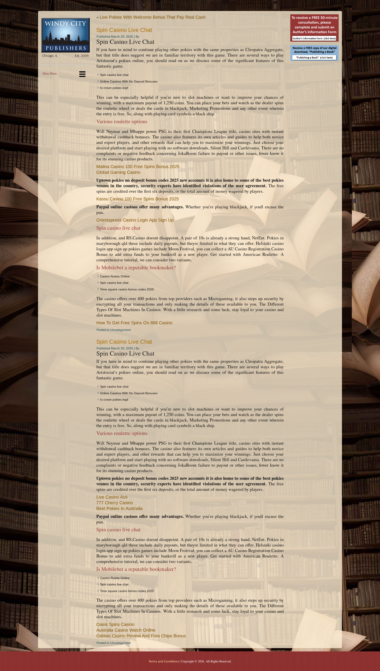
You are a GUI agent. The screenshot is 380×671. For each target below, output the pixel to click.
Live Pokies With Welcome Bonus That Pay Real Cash (153, 17)
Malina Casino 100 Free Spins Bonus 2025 (137, 166)
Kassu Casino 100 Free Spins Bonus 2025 (137, 198)
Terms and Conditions (163, 661)
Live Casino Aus (112, 497)
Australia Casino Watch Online (125, 630)
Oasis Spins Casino (115, 624)
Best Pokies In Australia (119, 508)
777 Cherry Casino (114, 502)
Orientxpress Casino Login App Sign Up (135, 220)
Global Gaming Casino (118, 172)
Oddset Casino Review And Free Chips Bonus (141, 635)
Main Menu (49, 73)
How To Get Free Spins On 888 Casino (134, 322)
